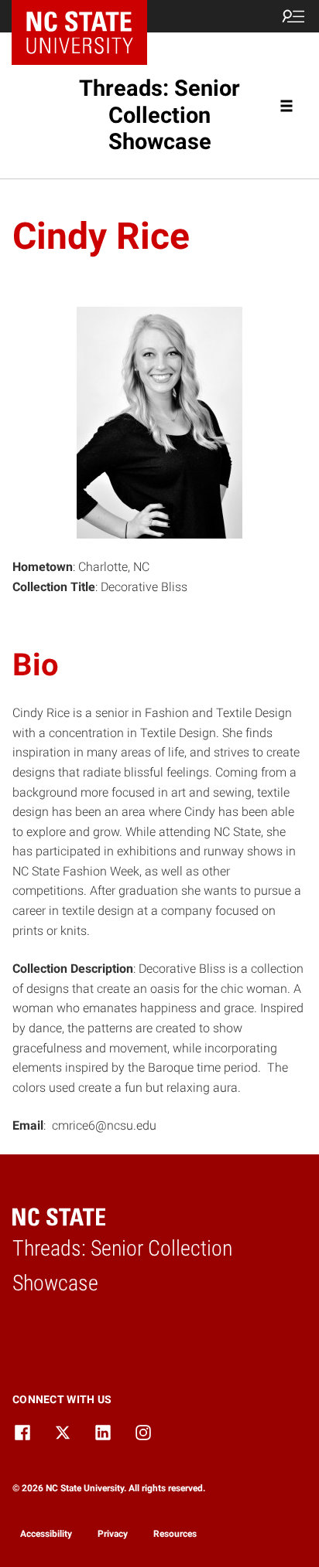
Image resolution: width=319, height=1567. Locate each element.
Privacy (113, 1533)
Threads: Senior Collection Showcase (159, 115)
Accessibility (46, 1533)
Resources (175, 1533)
